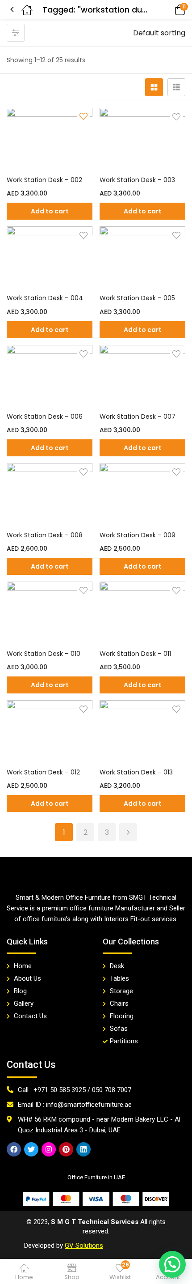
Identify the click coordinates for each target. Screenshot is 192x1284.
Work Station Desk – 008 (45, 535)
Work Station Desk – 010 (43, 653)
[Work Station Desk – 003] (142, 139)
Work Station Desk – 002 (44, 179)
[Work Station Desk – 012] (49, 731)
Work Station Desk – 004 (45, 297)
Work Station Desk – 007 (137, 416)
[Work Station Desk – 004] (49, 257)
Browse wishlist (83, 117)
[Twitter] (31, 1149)
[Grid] (154, 87)
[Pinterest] (66, 1149)
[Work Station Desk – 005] (142, 257)
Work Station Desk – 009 (137, 535)
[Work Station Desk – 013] (142, 731)
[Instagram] (49, 1149)
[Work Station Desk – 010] (49, 613)
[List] (176, 87)
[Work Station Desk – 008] (49, 494)
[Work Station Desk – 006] (49, 376)
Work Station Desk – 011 (135, 653)
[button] (167, 9)
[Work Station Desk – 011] (142, 613)
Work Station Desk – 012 (43, 772)
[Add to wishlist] (176, 116)
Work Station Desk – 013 (136, 772)
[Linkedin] (83, 1149)
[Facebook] (14, 1149)
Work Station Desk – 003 (137, 179)
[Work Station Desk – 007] (142, 376)
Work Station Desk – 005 (137, 297)
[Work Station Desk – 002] (49, 139)
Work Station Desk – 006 (45, 416)
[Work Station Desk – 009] (142, 494)
